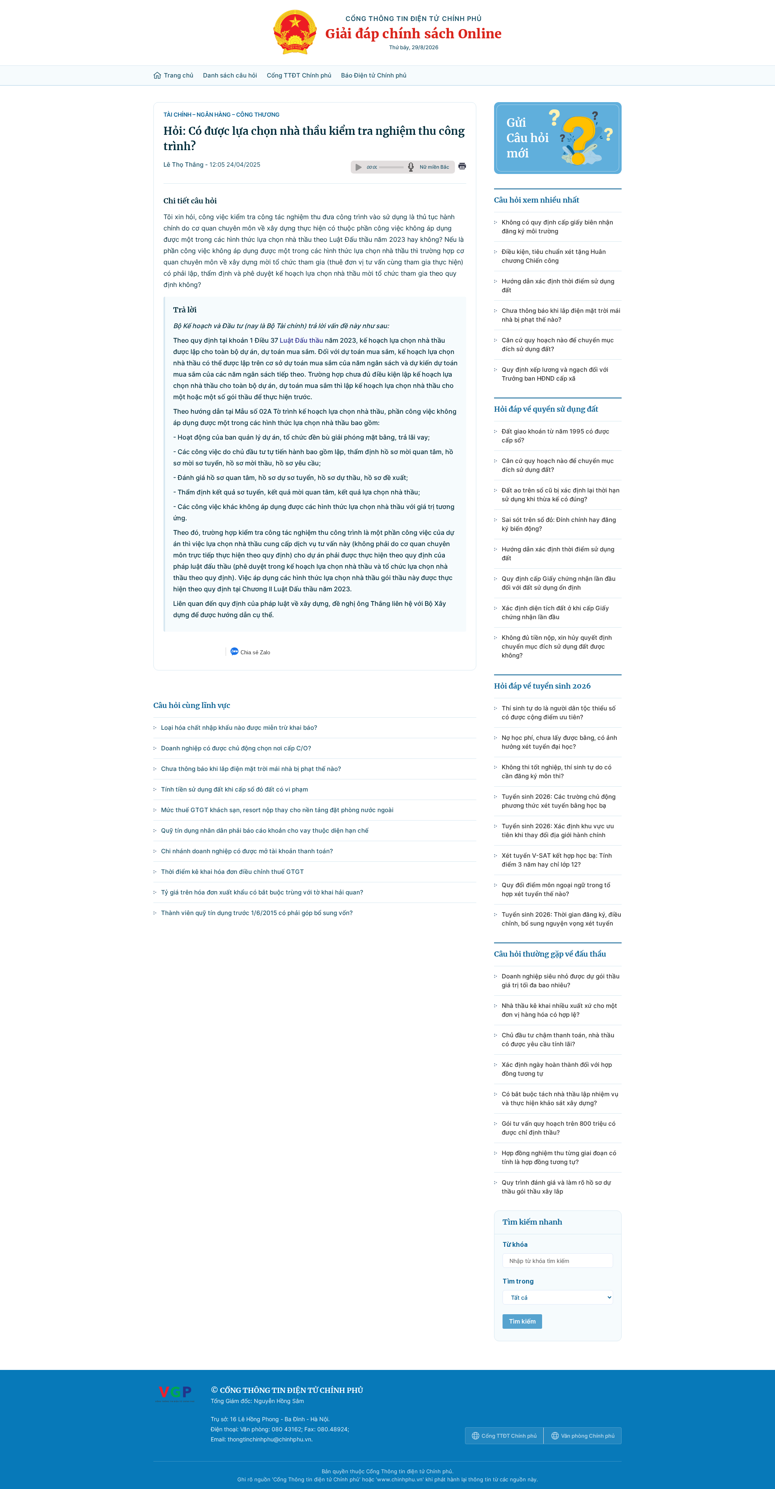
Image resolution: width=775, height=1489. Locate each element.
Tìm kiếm (522, 1321)
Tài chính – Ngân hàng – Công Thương (221, 114)
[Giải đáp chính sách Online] (174, 1414)
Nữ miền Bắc (434, 167)
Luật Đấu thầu (301, 340)
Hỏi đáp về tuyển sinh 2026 (542, 686)
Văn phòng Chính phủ (588, 1435)
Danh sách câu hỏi (230, 75)
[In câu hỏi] (462, 167)
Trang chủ (178, 75)
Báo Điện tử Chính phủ (373, 75)
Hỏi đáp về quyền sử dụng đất (546, 409)
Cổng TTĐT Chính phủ (299, 75)
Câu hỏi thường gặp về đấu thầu (550, 954)
